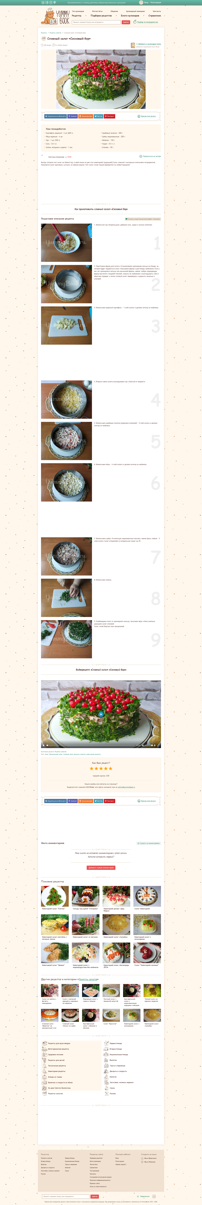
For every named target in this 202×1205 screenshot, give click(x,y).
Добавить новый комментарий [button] (101, 868)
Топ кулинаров (78, 11)
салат (46, 754)
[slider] (91, 745)
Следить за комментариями (149, 843)
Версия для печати (148, 116)
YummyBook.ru (55, 16)
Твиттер (99, 116)
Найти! (126, 22)
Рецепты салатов (60, 752)
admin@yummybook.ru (126, 787)
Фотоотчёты (97, 11)
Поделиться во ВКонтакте (57, 116)
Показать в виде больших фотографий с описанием (144, 219)
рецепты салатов (79, 754)
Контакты (157, 11)
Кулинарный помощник (135, 11)
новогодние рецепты (93, 754)
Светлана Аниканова (56, 157)
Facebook (74, 116)
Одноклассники (87, 116)
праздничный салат (55, 754)
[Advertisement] (101, 183)
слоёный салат (68, 754)
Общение (114, 11)
